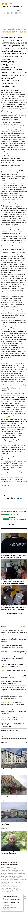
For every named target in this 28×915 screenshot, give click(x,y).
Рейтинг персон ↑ (14, 737)
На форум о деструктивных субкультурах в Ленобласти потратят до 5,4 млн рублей (14, 639)
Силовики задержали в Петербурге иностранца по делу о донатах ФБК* (12, 582)
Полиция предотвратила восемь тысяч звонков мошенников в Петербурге (13, 608)
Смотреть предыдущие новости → (14, 730)
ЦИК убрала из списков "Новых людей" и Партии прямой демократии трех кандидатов (14, 632)
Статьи (7, 26)
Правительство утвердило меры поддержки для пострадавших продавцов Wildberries (13, 689)
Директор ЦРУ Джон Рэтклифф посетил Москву (12, 718)
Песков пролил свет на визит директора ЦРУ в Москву (11, 682)
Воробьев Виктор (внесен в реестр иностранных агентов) (17, 522)
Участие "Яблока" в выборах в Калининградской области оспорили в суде (12, 724)
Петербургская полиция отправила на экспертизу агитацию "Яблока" (13, 556)
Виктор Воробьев (21, 405)
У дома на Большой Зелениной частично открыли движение (12, 665)
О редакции (5, 862)
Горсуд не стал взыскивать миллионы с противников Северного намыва (12, 704)
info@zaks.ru (15, 888)
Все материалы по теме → (14, 613)
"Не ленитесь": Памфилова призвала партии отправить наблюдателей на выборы (14, 658)
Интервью (4, 829)
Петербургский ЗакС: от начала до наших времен (12, 824)
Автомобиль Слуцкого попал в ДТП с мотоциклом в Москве (14, 676)
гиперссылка (17, 873)
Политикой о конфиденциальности (9, 906)
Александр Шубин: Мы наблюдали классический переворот (12, 852)
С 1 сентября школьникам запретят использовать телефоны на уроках (13, 671)
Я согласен (6, 909)
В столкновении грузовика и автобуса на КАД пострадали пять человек (13, 711)
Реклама (14, 862)
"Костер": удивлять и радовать (11, 796)
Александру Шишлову (7, 417)
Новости (3, 627)
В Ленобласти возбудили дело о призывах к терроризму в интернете (12, 646)
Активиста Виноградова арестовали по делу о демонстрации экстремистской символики (13, 696)
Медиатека (4, 773)
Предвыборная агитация (9, 864)
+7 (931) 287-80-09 (6, 888)
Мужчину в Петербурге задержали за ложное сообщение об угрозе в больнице (14, 652)
